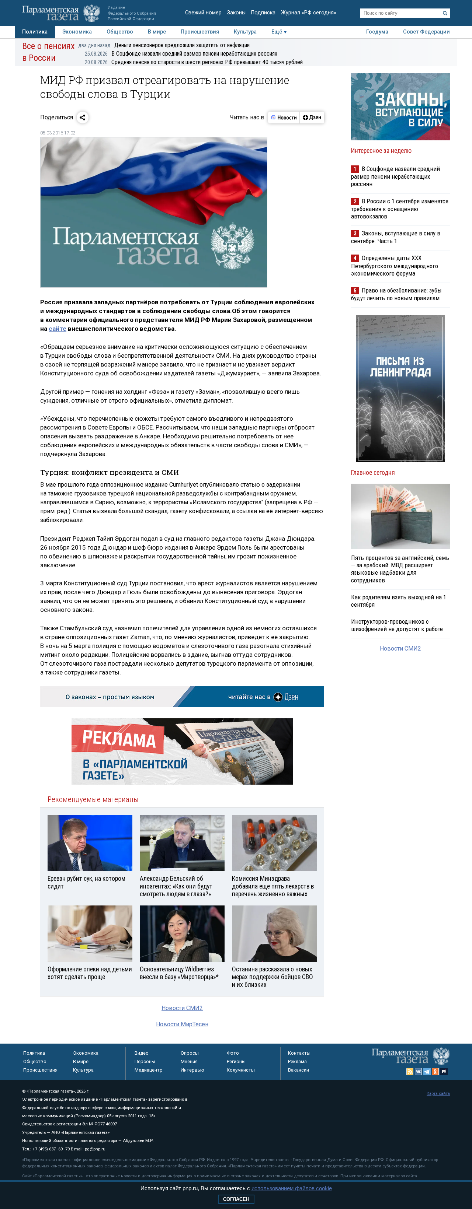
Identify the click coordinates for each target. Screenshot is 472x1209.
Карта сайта (438, 1093)
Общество (120, 32)
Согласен (236, 1199)
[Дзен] (311, 117)
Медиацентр (149, 1070)
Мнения (189, 1061)
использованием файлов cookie (291, 1188)
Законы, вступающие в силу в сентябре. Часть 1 (395, 237)
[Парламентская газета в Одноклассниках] (435, 1071)
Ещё (276, 32)
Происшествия (200, 32)
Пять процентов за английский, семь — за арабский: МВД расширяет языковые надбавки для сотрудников (400, 569)
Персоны (145, 1061)
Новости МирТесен (182, 1024)
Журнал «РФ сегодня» (308, 13)
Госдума (377, 32)
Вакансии (298, 1070)
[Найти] (445, 13)
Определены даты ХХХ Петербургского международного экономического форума (394, 265)
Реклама (297, 1061)
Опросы (190, 1053)
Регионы (236, 1061)
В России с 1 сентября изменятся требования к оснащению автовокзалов (399, 208)
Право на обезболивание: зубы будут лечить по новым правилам (396, 294)
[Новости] (284, 117)
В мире (157, 32)
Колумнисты (241, 1070)
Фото (233, 1053)
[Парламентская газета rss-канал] (410, 1071)
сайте (57, 328)
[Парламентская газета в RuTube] (444, 1071)
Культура (245, 32)
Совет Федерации (426, 32)
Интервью (192, 1070)
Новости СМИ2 (182, 1008)
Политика (35, 32)
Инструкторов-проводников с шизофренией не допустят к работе (397, 625)
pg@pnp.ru (95, 1149)
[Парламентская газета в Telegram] (427, 1071)
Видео (142, 1053)
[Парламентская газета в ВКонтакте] (418, 1071)
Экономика (77, 32)
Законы (236, 13)
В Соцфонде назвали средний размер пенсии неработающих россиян (181, 53)
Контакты (299, 1053)
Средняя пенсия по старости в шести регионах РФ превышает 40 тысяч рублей (194, 62)
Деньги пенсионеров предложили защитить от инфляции (164, 45)
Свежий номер (203, 13)
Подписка (263, 13)
